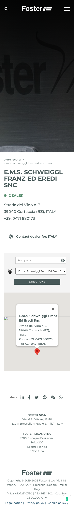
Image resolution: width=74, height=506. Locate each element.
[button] (37, 352)
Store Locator (13, 159)
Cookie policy (57, 502)
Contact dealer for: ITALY (36, 236)
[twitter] (37, 397)
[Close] (53, 309)
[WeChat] (53, 397)
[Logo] (37, 8)
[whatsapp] (61, 397)
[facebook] (29, 397)
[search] (6, 8)
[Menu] (67, 9)
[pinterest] (45, 397)
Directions (37, 281)
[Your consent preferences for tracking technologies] (67, 499)
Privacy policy (35, 502)
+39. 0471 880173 (19, 218)
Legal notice (13, 502)
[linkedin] (22, 397)
